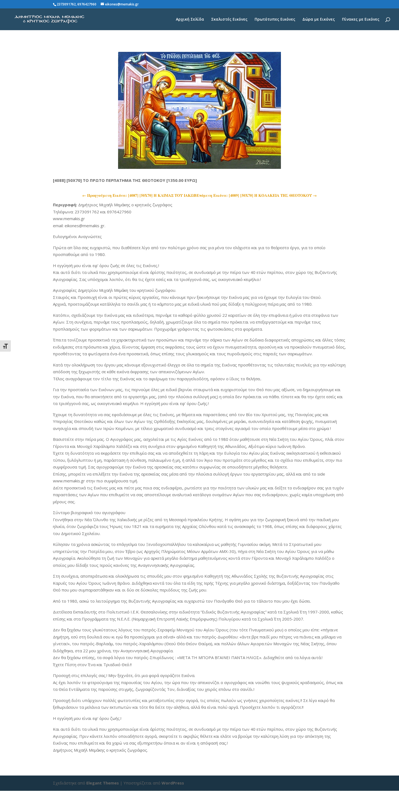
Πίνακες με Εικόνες (360, 19)
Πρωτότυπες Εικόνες (275, 19)
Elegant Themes (102, 783)
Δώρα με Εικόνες (318, 19)
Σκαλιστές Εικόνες (229, 19)
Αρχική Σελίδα (190, 19)
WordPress (173, 783)
